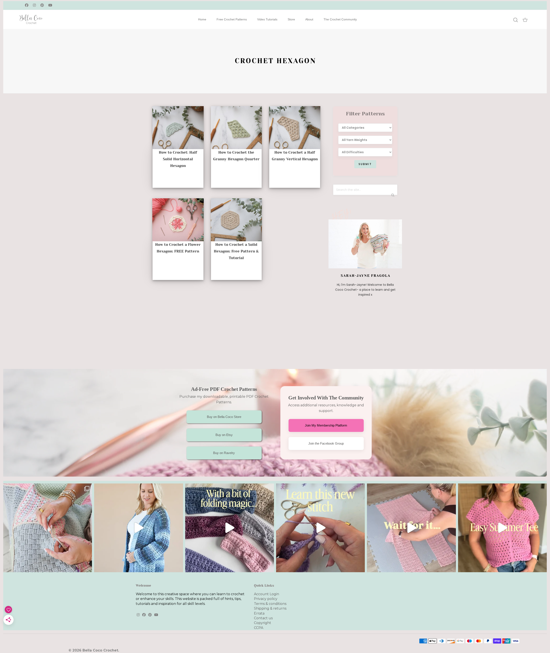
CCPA (258, 628)
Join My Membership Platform (326, 425)
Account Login (266, 594)
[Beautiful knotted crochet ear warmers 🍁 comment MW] (229, 527)
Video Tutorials (267, 19)
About (309, 19)
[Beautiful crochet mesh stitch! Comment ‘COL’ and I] (320, 527)
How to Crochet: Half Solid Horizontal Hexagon (178, 159)
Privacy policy (265, 599)
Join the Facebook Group (326, 443)
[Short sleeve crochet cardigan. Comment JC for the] (411, 527)
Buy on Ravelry (224, 453)
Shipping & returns (270, 608)
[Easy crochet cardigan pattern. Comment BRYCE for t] (138, 527)
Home (202, 19)
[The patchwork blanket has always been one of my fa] (47, 527)
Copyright (262, 623)
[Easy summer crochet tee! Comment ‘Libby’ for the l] (502, 527)
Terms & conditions (270, 604)
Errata (259, 613)
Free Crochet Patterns (232, 19)
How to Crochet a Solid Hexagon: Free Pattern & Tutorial (236, 251)
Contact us (263, 618)
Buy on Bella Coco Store (224, 417)
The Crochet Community (340, 19)
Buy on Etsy (224, 435)
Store (291, 19)
